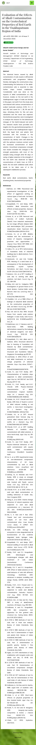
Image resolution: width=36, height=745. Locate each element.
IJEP (8, 3)
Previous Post (17, 733)
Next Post (18, 737)
